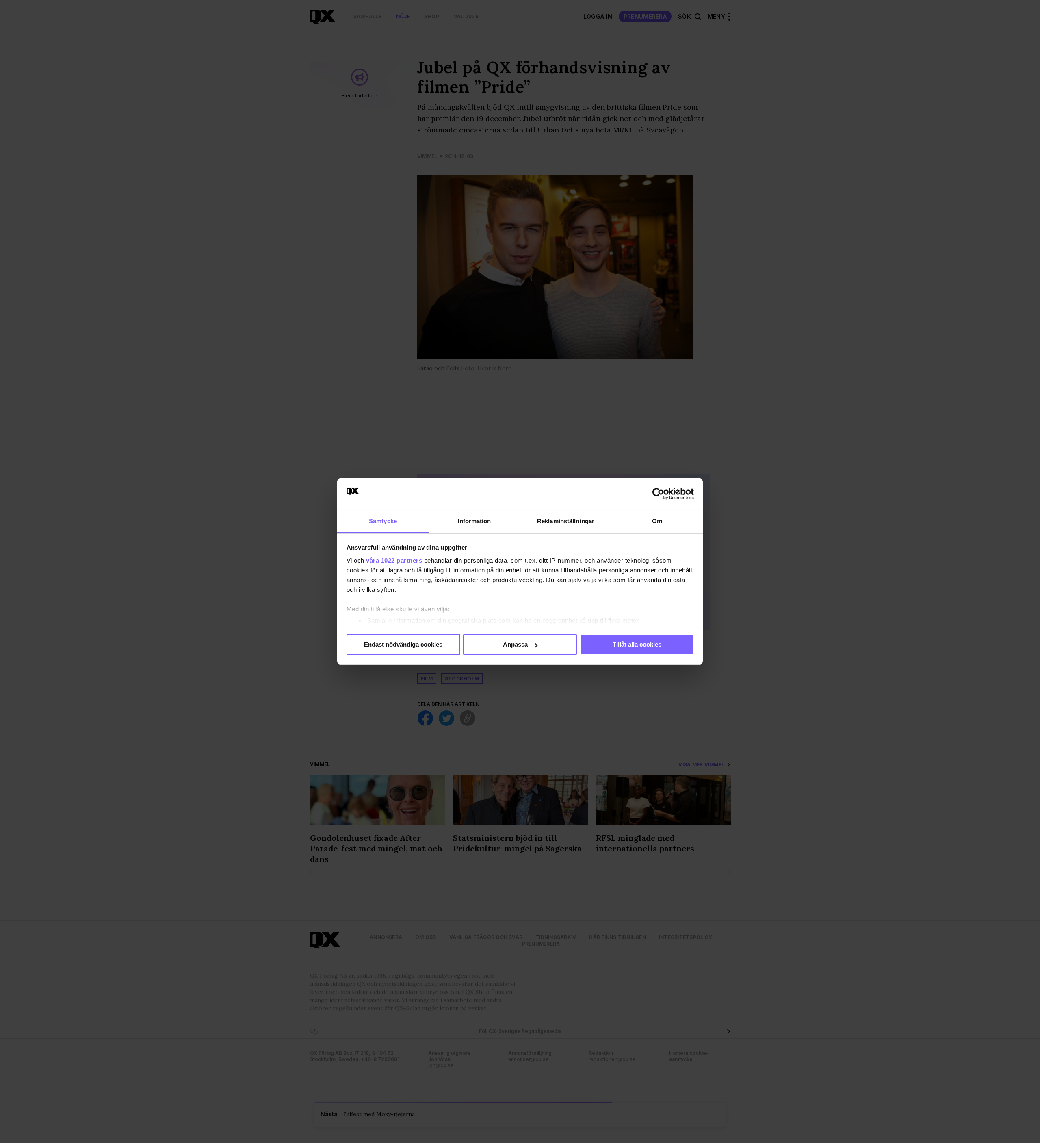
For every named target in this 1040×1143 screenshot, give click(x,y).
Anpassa (515, 644)
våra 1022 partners (394, 560)
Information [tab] (474, 520)
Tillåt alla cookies (637, 644)
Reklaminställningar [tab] (565, 520)
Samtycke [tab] (383, 520)
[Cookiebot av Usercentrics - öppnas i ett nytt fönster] (658, 494)
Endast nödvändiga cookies (403, 644)
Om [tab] (657, 520)
